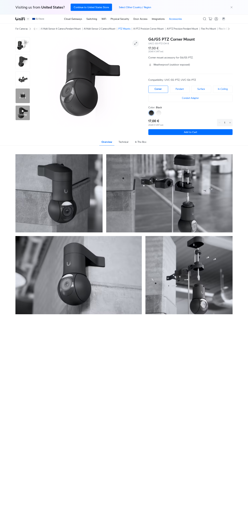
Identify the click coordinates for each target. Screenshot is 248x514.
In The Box (140, 141)
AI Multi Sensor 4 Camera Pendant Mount (60, 28)
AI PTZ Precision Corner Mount (148, 28)
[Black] (151, 113)
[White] (159, 113)
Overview (106, 141)
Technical (123, 141)
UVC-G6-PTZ (188, 79)
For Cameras (21, 28)
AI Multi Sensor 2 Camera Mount (99, 28)
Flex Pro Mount (208, 28)
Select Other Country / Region (135, 7)
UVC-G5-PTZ (172, 79)
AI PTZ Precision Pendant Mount (182, 28)
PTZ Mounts (124, 28)
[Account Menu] (216, 19)
